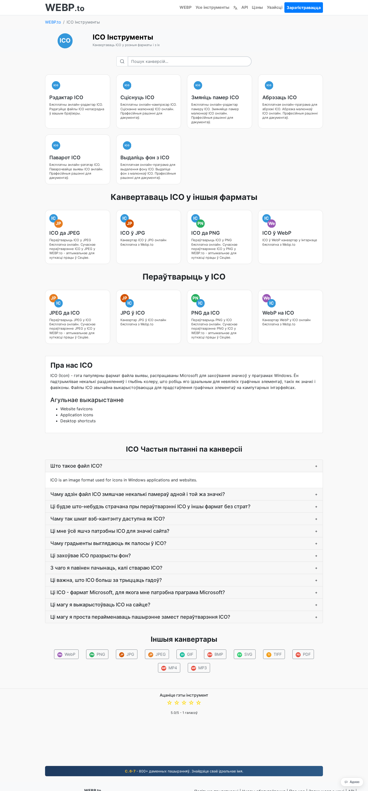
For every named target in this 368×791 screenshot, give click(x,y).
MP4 (169, 667)
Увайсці (274, 7)
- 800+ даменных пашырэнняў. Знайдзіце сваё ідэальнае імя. (184, 771)
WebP (67, 654)
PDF (304, 654)
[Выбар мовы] (235, 7)
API (244, 7)
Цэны (257, 7)
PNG (97, 654)
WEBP (185, 7)
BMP (215, 654)
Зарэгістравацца (304, 7)
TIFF (275, 654)
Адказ (354, 782)
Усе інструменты (212, 7)
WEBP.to (53, 22)
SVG (245, 654)
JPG (127, 654)
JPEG (157, 654)
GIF (187, 654)
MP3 (199, 667)
